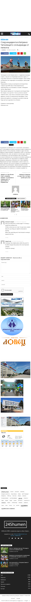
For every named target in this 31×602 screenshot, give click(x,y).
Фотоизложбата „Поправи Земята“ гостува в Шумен (25, 209)
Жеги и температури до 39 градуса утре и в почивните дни (5, 209)
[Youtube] (21, 538)
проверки (20, 502)
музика (15, 500)
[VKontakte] (18, 538)
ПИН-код (9, 495)
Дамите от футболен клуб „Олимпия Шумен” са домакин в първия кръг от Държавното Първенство (7, 178)
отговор (6, 237)
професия (26, 502)
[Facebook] (9, 538)
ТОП (7, 39)
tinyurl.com (8, 241)
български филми (4, 498)
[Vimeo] (15, 538)
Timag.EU (26, 600)
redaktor (4, 49)
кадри (2, 500)
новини (3, 502)
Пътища (12, 207)
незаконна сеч (26, 500)
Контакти (13, 598)
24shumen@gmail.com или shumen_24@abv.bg (19, 534)
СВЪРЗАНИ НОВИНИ (10, 198)
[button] (28, 33)
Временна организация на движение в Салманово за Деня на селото (15, 210)
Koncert (12, 491)
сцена (2, 505)
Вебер (19, 493)
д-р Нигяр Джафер (13, 498)
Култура (5, 36)
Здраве (2, 582)
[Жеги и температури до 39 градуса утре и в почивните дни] (5, 204)
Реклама (18, 598)
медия (11, 500)
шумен (24, 505)
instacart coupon (9, 221)
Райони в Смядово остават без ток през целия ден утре (23, 176)
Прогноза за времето (5, 207)
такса (6, 505)
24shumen (5, 492)
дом (1, 36)
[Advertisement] (15, 16)
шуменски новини (8, 508)
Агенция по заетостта (5, 493)
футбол (17, 505)
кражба (6, 500)
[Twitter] (12, 538)
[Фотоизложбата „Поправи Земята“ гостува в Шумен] (25, 204)
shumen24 (17, 491)
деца (20, 498)
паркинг (8, 502)
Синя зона (14, 495)
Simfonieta (22, 491)
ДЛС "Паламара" (25, 493)
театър (10, 505)
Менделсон (3, 495)
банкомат (24, 495)
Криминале (3, 579)
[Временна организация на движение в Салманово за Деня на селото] (15, 204)
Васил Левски (14, 493)
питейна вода (14, 502)
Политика (3, 586)
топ (14, 505)
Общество (3, 577)
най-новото (20, 500)
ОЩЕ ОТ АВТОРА (21, 198)
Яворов (19, 495)
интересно (26, 498)
